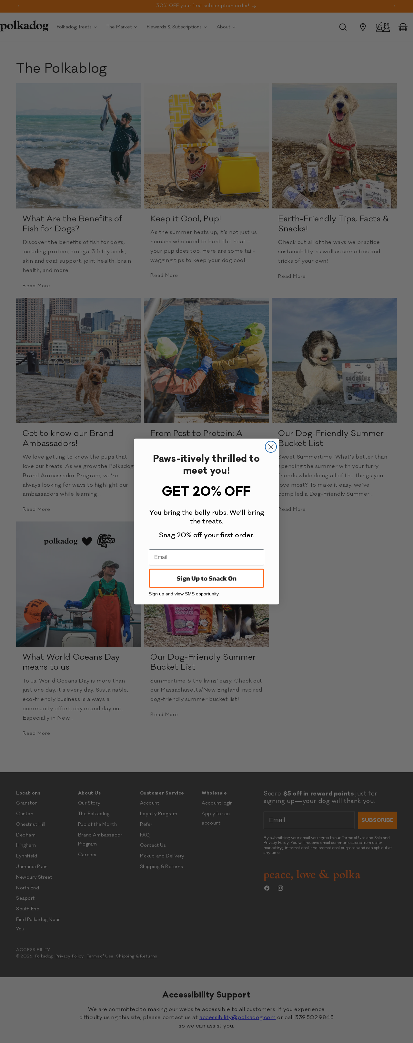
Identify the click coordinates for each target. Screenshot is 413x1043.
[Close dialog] (271, 446)
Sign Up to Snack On (207, 578)
